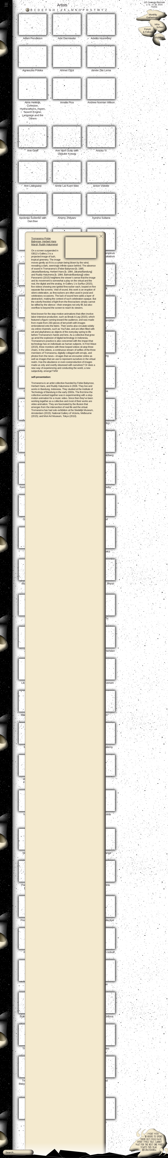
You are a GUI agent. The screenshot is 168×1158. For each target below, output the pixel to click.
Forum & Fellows (147, 30)
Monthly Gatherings (152, 16)
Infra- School (159, 26)
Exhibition (159, 37)
